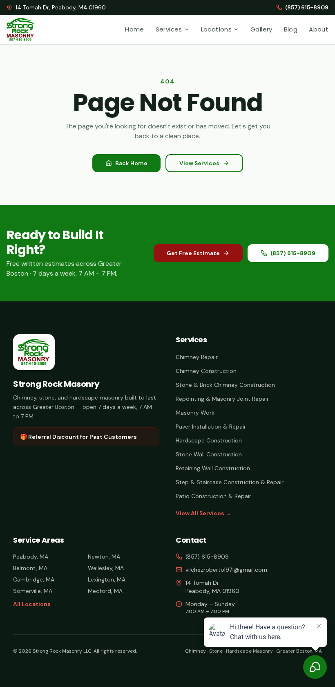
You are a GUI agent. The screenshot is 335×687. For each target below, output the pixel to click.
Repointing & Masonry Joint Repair (222, 398)
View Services (199, 163)
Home (134, 29)
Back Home (131, 163)
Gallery (261, 29)
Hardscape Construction (209, 440)
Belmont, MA (30, 568)
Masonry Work (195, 412)
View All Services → (203, 513)
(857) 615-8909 (292, 253)
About (318, 29)
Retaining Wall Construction (213, 468)
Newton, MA (104, 556)
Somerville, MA (32, 591)
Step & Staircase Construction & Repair (230, 482)
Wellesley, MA (106, 568)
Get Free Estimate (193, 253)
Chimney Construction (206, 371)
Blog (291, 29)
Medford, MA (105, 591)
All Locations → (35, 604)
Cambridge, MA (33, 579)
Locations (216, 29)
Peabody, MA (30, 556)
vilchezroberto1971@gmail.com (226, 569)
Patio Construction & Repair (213, 496)
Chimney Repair (197, 357)
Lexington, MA (106, 579)
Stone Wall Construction (209, 454)
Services (169, 29)
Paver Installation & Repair (211, 426)
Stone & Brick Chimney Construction (225, 384)
